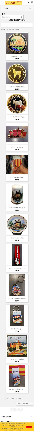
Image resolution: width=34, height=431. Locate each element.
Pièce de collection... (17, 56)
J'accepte (29, 426)
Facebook (13, 409)
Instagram (21, 409)
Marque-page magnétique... (17, 389)
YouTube (17, 409)
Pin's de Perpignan (17, 147)
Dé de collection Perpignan (17, 208)
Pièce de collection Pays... (17, 86)
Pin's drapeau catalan (17, 177)
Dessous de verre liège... (17, 359)
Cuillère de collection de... (17, 268)
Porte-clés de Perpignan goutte (17, 298)
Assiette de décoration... (17, 238)
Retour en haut (24, 404)
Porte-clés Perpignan (17, 329)
